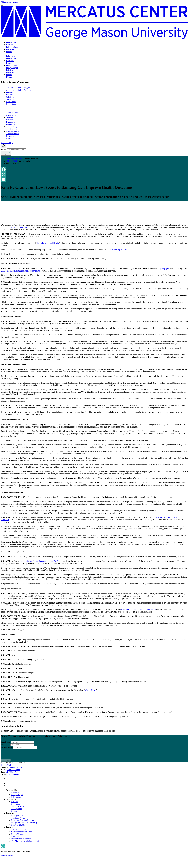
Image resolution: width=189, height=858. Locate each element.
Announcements (12, 131)
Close (4, 154)
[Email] (94, 179)
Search (4, 150)
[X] (94, 174)
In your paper (163, 268)
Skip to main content (9, 2)
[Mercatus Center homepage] (94, 22)
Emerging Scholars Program (22, 820)
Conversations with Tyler (21, 832)
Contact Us (10, 136)
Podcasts (9, 92)
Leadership (10, 122)
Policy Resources (18, 825)
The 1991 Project (18, 818)
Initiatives (10, 49)
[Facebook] (94, 169)
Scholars (9, 117)
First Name (5, 742)
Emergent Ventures (19, 815)
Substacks (10, 97)
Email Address (7, 747)
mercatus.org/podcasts (119, 250)
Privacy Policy (7, 856)
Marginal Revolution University (24, 822)
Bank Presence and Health (48, 243)
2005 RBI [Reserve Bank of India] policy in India (21, 271)
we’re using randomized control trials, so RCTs (39, 561)
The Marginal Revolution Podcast (25, 841)
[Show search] (3, 146)
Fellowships (11, 42)
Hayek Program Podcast (21, 839)
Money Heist (90, 690)
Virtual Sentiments (18, 829)
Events (14, 811)
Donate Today (7, 143)
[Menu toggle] (2, 5)
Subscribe (6, 760)
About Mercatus (12, 113)
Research (10, 45)
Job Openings (11, 127)
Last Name (5, 745)
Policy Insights (12, 47)
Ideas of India (13, 161)
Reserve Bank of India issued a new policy (138, 609)
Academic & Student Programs (18, 88)
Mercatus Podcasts (15, 159)
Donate (9, 52)
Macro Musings (17, 834)
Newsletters (11, 102)
